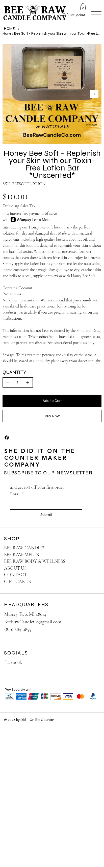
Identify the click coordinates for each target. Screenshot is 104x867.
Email (17, 493)
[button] (83, 6)
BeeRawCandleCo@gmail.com (32, 622)
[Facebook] (7, 437)
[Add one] (28, 382)
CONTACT (15, 574)
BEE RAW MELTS (21, 554)
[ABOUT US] (91, 568)
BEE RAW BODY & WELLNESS (34, 561)
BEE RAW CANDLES (24, 548)
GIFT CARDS (17, 581)
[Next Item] (94, 94)
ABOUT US (15, 568)
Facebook (13, 662)
